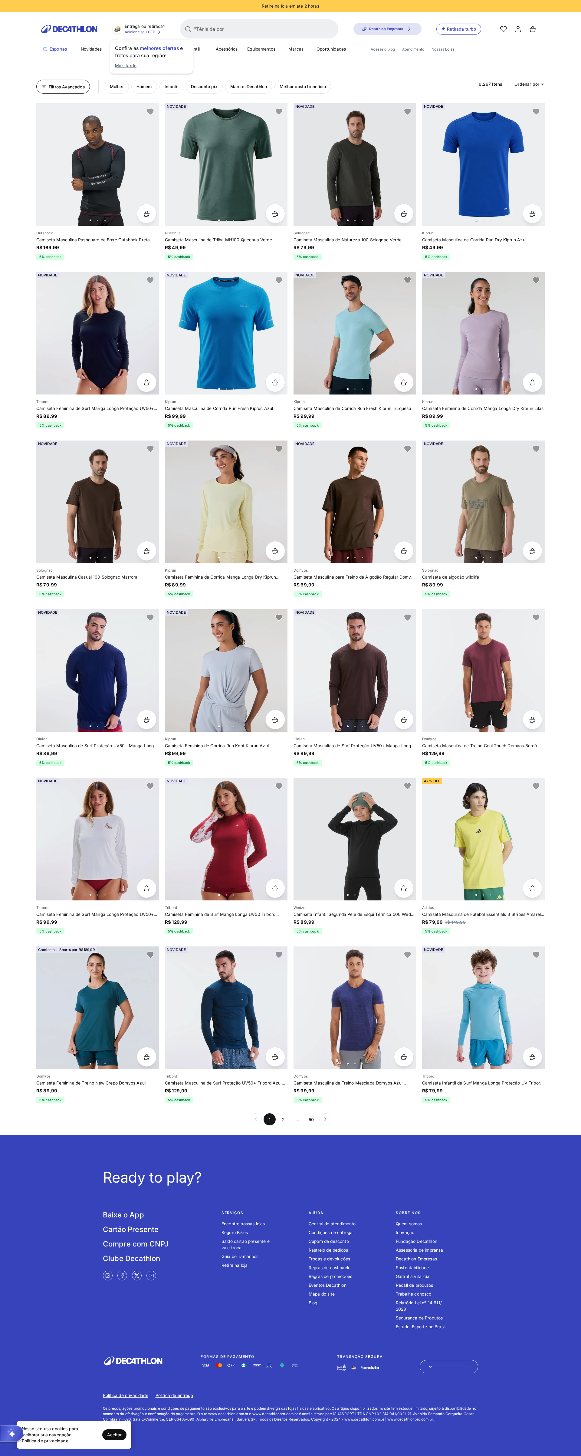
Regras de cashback (329, 1267)
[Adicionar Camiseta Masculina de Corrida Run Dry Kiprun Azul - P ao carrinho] (532, 213)
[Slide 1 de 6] (97, 502)
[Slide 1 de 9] (97, 164)
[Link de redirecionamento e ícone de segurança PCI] (353, 1367)
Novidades (91, 48)
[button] (12, 1433)
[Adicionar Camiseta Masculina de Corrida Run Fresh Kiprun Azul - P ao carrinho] (275, 382)
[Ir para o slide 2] (97, 220)
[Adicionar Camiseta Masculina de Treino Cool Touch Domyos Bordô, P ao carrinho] (532, 719)
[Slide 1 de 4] (226, 164)
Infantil (193, 48)
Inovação (405, 1232)
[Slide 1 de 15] (355, 839)
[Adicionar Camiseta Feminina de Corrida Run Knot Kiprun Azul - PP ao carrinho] (275, 719)
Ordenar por (526, 84)
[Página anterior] (256, 1119)
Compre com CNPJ (136, 1244)
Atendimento (413, 49)
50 (311, 1119)
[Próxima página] (325, 1119)
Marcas (296, 48)
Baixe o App (123, 1214)
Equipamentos (261, 48)
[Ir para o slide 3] (105, 220)
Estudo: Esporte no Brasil (420, 1326)
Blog (313, 1302)
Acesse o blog (383, 49)
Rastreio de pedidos (328, 1250)
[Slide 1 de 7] (97, 839)
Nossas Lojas (443, 49)
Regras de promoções (330, 1276)
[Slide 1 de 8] (97, 333)
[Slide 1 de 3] (483, 502)
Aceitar (114, 1434)
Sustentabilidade (412, 1267)
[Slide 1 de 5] (483, 164)
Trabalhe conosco (414, 1293)
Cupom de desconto (329, 1241)
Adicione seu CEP (140, 32)
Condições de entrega (331, 1232)
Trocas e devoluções (329, 1258)
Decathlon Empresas (416, 1258)
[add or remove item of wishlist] (150, 111)
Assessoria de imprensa (419, 1250)
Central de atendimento (332, 1223)
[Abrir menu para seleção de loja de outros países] (449, 1366)
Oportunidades (331, 48)
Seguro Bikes (235, 1232)
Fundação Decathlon (416, 1241)
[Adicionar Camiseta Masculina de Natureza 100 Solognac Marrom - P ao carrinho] (146, 551)
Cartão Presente (131, 1229)
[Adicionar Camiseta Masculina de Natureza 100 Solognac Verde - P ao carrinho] (404, 213)
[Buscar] (188, 29)
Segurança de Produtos (419, 1317)
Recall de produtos (414, 1285)
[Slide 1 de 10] (355, 333)
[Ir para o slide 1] (90, 220)
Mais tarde (126, 65)
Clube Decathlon (131, 1258)
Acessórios (227, 48)
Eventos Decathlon (327, 1285)
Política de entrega (174, 1395)
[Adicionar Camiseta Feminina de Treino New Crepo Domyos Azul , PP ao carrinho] (146, 1057)
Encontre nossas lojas (243, 1223)
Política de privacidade (125, 1395)
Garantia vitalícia (412, 1276)
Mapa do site (322, 1293)
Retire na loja (235, 1265)
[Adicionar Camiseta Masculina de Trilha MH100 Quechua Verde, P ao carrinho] (275, 213)
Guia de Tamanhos (240, 1256)
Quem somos (409, 1223)
